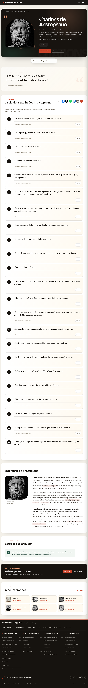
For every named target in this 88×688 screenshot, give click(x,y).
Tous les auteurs (78, 590)
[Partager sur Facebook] (63, 101)
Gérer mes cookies (39, 683)
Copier (78, 124)
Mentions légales (6, 683)
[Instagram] (84, 677)
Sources (53, 61)
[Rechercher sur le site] (79, 2)
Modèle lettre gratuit (13, 2)
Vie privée (22, 683)
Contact (15, 683)
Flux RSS (29, 683)
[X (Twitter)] (76, 677)
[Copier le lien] (81, 101)
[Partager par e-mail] (77, 101)
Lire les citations (45, 51)
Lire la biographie (58, 51)
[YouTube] (80, 677)
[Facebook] (72, 677)
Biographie (44, 61)
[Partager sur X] (66, 101)
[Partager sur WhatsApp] (70, 101)
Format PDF (67, 571)
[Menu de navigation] (83, 2)
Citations (35, 61)
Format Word (78, 571)
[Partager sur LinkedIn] (74, 101)
